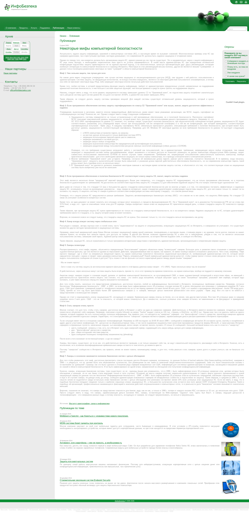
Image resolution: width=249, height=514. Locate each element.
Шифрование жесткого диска (202, 509)
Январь (8, 42)
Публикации (58, 28)
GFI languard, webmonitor (38, 509)
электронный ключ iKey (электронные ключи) (175, 509)
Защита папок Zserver (114, 509)
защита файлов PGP (98, 509)
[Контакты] (241, 3)
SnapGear (12, 509)
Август (16, 49)
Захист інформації (161, 511)
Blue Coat (4, 509)
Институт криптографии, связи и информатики (89, 403)
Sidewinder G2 (23, 509)
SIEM (171, 511)
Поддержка (45, 28)
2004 (24, 59)
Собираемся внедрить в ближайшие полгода (237, 62)
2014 (11, 57)
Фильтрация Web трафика (57, 509)
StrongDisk (77, 509)
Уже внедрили (233, 73)
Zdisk (70, 509)
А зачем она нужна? (236, 76)
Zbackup (127, 509)
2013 (15, 57)
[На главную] (236, 3)
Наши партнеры (15, 69)
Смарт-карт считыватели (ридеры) (226, 509)
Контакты (11, 81)
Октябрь (8, 52)
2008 (9, 59)
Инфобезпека (120, 501)
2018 (7, 57)
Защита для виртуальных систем (76, 461)
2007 (13, 59)
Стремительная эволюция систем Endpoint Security (85, 480)
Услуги (34, 28)
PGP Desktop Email (151, 509)
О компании (11, 28)
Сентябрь (24, 49)
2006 (17, 59)
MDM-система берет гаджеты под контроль (81, 423)
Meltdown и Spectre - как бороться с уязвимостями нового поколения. (94, 416)
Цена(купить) (149, 511)
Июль (9, 49)
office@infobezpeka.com (20, 90)
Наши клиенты (73, 28)
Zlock (133, 509)
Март (24, 42)
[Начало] (18, 10)
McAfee (100, 511)
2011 (18, 57)
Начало (63, 36)
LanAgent (139, 509)
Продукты (23, 28)
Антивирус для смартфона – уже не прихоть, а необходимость (91, 442)
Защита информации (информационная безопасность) (123, 511)
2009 (26, 57)
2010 (22, 57)
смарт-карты (91, 511)
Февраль (16, 42)
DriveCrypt (85, 509)
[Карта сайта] (246, 3)
